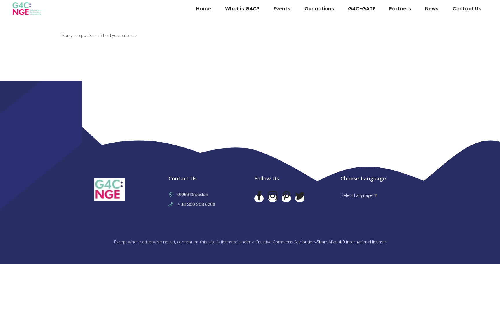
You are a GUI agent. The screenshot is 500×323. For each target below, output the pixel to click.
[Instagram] (272, 198)
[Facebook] (259, 198)
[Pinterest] (286, 198)
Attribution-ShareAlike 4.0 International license (340, 242)
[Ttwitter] (299, 198)
